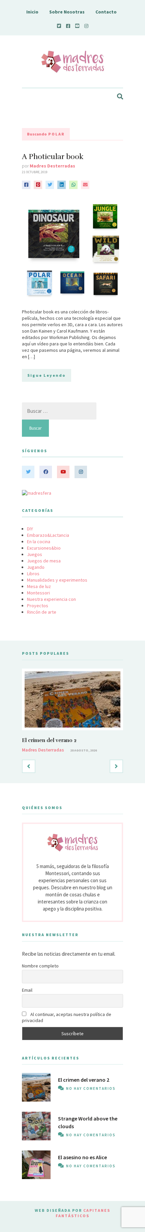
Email (27, 990)
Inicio (32, 12)
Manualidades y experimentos (57, 580)
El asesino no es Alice (82, 1157)
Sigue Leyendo (46, 375)
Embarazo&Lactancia (48, 535)
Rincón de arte (41, 612)
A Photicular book (53, 156)
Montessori (38, 593)
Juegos (34, 554)
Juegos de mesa (44, 561)
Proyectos (37, 606)
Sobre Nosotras (67, 12)
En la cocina (38, 541)
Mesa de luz (39, 586)
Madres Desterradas (52, 166)
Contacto (106, 12)
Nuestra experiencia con (51, 599)
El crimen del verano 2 (49, 740)
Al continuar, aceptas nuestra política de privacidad (66, 1017)
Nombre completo (40, 966)
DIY (30, 529)
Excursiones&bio (44, 548)
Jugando (36, 567)
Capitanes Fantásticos (83, 1213)
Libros (33, 574)
